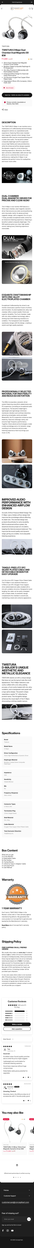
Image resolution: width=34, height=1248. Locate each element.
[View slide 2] (16, 1177)
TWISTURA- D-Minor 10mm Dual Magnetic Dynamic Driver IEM (14, 1148)
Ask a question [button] (17, 1029)
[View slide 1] (14, 1177)
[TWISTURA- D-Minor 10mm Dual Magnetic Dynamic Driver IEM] (14, 1129)
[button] (9, 1011)
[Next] (31, 2)
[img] (7, 1046)
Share (6, 109)
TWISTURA (5, 46)
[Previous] (3, 2)
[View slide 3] (18, 1177)
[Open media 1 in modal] (29, 16)
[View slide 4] (20, 1177)
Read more (5, 925)
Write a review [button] (17, 1024)
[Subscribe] (29, 1219)
